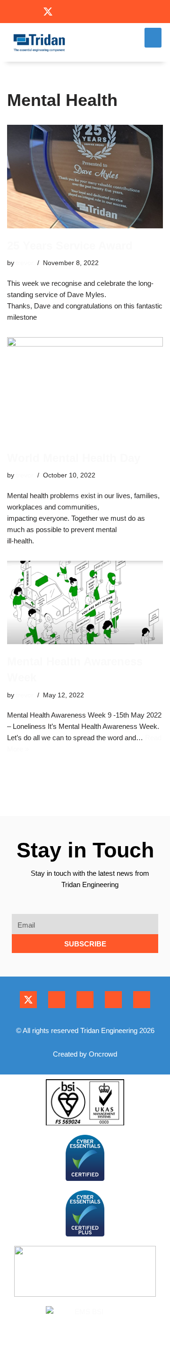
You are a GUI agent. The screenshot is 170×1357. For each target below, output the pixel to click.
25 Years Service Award (70, 245)
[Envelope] (103, 11)
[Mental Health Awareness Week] (85, 602)
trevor (25, 263)
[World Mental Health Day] (85, 389)
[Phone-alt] (122, 11)
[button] (153, 38)
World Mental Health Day (73, 458)
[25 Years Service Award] (85, 176)
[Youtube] (66, 11)
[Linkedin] (85, 11)
